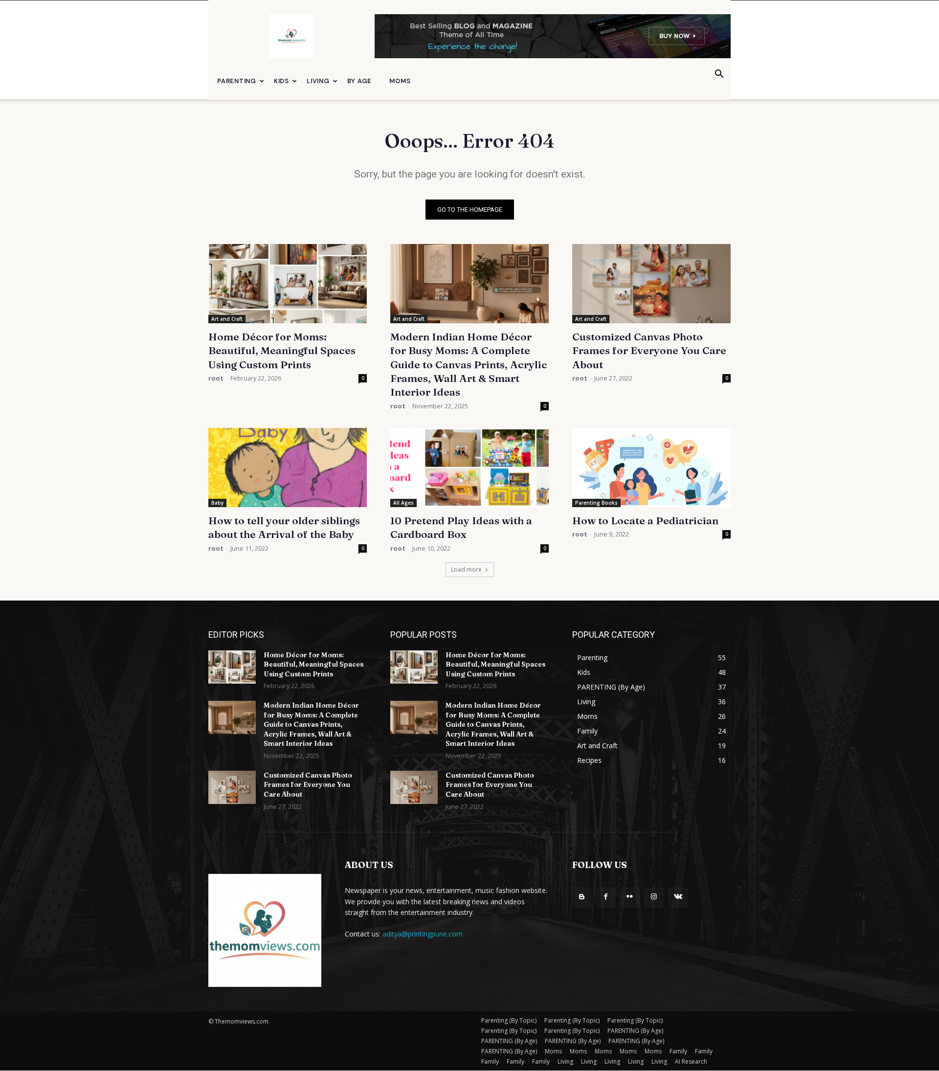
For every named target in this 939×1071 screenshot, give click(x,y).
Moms (399, 81)
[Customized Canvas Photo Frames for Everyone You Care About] (651, 283)
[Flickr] (629, 897)
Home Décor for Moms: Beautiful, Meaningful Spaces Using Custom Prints (282, 350)
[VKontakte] (678, 897)
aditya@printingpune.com (422, 933)
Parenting (236, 81)
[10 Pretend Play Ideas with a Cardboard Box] (469, 467)
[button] (719, 75)
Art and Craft (227, 318)
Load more (466, 569)
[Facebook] (605, 897)
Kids (281, 81)
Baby (217, 502)
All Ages (403, 502)
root (216, 378)
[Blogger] (581, 897)
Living (318, 81)
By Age (359, 81)
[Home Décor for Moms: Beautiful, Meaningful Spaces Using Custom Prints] (287, 283)
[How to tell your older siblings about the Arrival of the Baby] (287, 467)
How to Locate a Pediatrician (645, 520)
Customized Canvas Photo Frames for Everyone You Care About (649, 350)
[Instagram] (654, 897)
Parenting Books (596, 502)
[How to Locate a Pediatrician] (651, 467)
